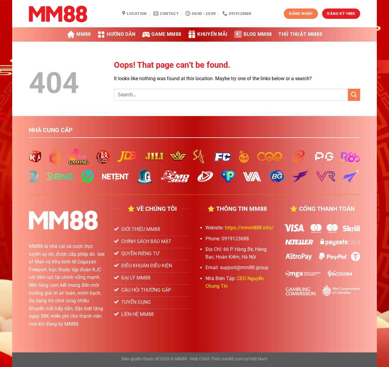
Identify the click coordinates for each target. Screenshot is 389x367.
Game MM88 (166, 34)
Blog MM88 (257, 34)
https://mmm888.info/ (249, 228)
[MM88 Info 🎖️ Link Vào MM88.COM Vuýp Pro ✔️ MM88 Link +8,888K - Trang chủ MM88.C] (71, 13)
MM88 (83, 34)
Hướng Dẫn (121, 34)
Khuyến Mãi (212, 34)
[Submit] (354, 95)
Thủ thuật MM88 (300, 34)
